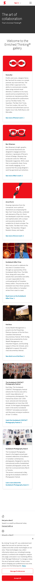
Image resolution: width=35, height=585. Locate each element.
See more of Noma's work (15, 118)
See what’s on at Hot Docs (15, 356)
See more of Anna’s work (15, 236)
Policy (24, 566)
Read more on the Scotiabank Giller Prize (17, 297)
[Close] (33, 539)
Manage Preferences (17, 571)
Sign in (16, 3)
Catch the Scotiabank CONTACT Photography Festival (17, 421)
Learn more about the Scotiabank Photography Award (17, 484)
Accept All (17, 578)
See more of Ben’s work (14, 176)
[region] (17, 560)
